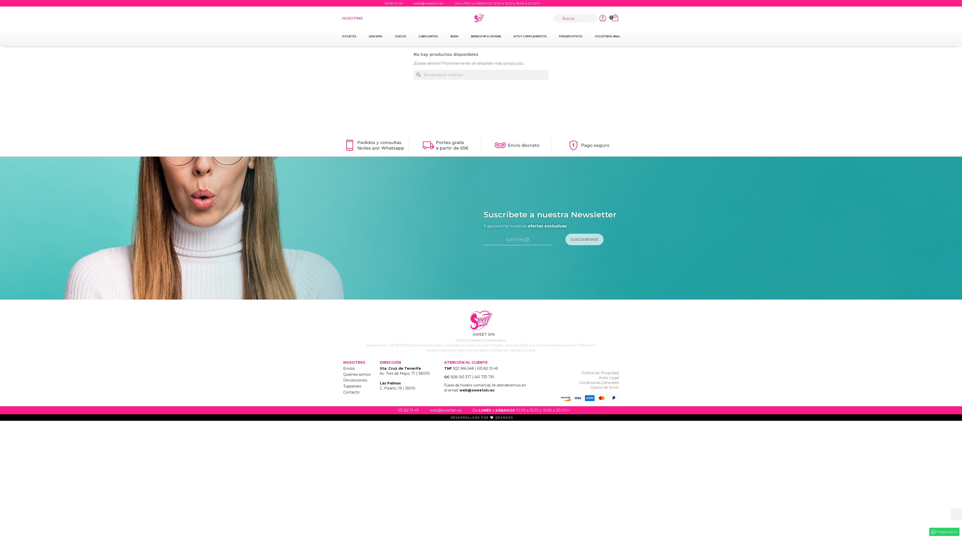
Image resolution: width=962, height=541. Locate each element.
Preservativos (570, 36)
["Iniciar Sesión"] (602, 18)
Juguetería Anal (607, 36)
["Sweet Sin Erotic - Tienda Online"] (481, 321)
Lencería (375, 36)
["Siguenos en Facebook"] (601, 3)
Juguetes (349, 36)
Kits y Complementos (530, 36)
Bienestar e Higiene (486, 36)
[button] (956, 514)
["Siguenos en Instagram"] (620, 3)
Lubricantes (428, 36)
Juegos (400, 36)
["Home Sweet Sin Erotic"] (479, 18)
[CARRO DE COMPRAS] (615, 18)
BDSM (454, 36)
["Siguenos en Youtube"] (611, 3)
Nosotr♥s (352, 18)
